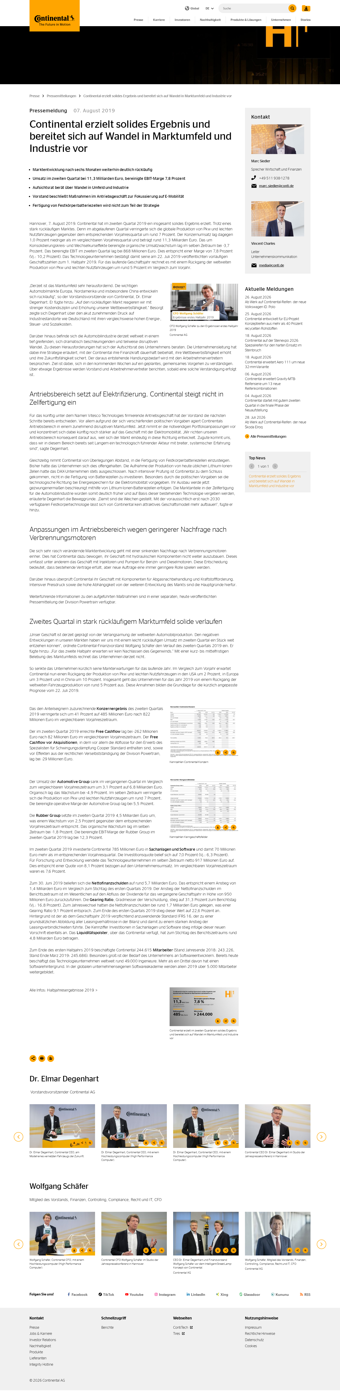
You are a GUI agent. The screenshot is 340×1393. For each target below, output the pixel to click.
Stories (305, 20)
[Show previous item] (18, 1137)
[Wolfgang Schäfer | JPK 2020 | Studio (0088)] (134, 1233)
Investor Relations (43, 1340)
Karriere (159, 20)
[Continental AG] (55, 15)
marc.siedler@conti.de (276, 186)
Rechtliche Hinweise (260, 1333)
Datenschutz (254, 1340)
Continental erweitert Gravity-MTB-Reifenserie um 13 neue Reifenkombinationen (270, 383)
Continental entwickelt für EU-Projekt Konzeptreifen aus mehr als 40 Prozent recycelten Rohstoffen (273, 323)
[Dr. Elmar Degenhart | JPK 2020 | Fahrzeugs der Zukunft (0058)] (62, 1126)
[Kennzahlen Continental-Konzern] (204, 732)
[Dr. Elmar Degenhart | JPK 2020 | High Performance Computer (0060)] (134, 1126)
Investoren (182, 20)
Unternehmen (281, 20)
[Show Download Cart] (305, 8)
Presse (138, 20)
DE (208, 8)
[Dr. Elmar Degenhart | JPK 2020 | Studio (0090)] (277, 1126)
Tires (177, 1333)
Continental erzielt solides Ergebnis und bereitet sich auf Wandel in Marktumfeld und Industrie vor (275, 481)
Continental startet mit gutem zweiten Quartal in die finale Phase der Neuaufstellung (272, 405)
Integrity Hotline (41, 1364)
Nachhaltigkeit (210, 20)
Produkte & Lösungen (246, 20)
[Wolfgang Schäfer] (277, 1233)
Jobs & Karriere (41, 1333)
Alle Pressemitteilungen (268, 436)
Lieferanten (38, 1358)
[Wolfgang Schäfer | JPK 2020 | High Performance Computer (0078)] (62, 1233)
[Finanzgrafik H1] (204, 1006)
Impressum (253, 1327)
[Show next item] (321, 1137)
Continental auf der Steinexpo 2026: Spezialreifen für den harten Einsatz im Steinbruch (273, 345)
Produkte (36, 1352)
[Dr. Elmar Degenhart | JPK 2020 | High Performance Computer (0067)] (206, 1126)
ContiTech (181, 1327)
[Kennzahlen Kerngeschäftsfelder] (204, 806)
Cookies (251, 1346)
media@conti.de (271, 265)
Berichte (107, 1327)
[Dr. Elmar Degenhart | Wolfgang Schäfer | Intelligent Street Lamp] (206, 1233)
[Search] (292, 8)
